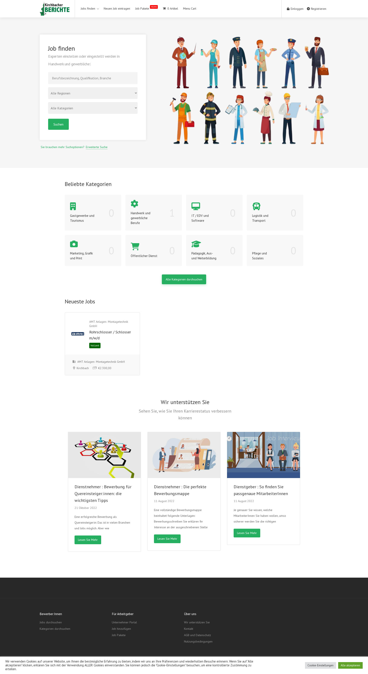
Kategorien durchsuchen (55, 629)
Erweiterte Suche (97, 147)
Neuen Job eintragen (117, 8)
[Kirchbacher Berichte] (54, 12)
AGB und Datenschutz (197, 635)
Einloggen (296, 9)
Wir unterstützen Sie (197, 622)
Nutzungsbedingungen (198, 641)
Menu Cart (189, 8)
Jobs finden (88, 8)
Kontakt (188, 629)
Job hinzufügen (121, 629)
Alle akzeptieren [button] (350, 665)
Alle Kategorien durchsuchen (184, 279)
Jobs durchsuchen (51, 622)
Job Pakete (146, 8)
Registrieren (318, 9)
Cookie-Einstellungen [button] (321, 665)
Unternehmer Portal (124, 622)
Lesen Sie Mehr (88, 540)
